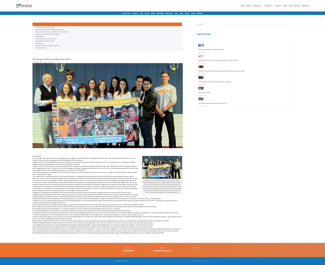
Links (285, 6)
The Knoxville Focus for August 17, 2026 (44, 41)
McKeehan (169, 13)
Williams (200, 13)
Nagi (176, 13)
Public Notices (294, 6)
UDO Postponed (39, 43)
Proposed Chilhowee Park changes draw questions (47, 45)
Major (153, 13)
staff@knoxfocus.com (162, 250)
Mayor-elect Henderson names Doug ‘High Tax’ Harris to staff (49, 29)
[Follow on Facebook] (194, 250)
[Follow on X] (198, 250)
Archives (268, 6)
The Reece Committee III (41, 48)
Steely (193, 13)
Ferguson (135, 13)
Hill (141, 13)
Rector (187, 13)
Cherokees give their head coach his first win (45, 38)
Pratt (181, 13)
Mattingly (160, 13)
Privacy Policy (197, 261)
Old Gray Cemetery (39, 36)
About (249, 6)
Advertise (257, 6)
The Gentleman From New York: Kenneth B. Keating (47, 34)
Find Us (278, 6)
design (36, 62)
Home (243, 6)
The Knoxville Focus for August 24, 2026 (44, 27)
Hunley (146, 13)
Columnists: (126, 13)
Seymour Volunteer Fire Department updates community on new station (52, 32)
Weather (305, 6)
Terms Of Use (206, 261)
